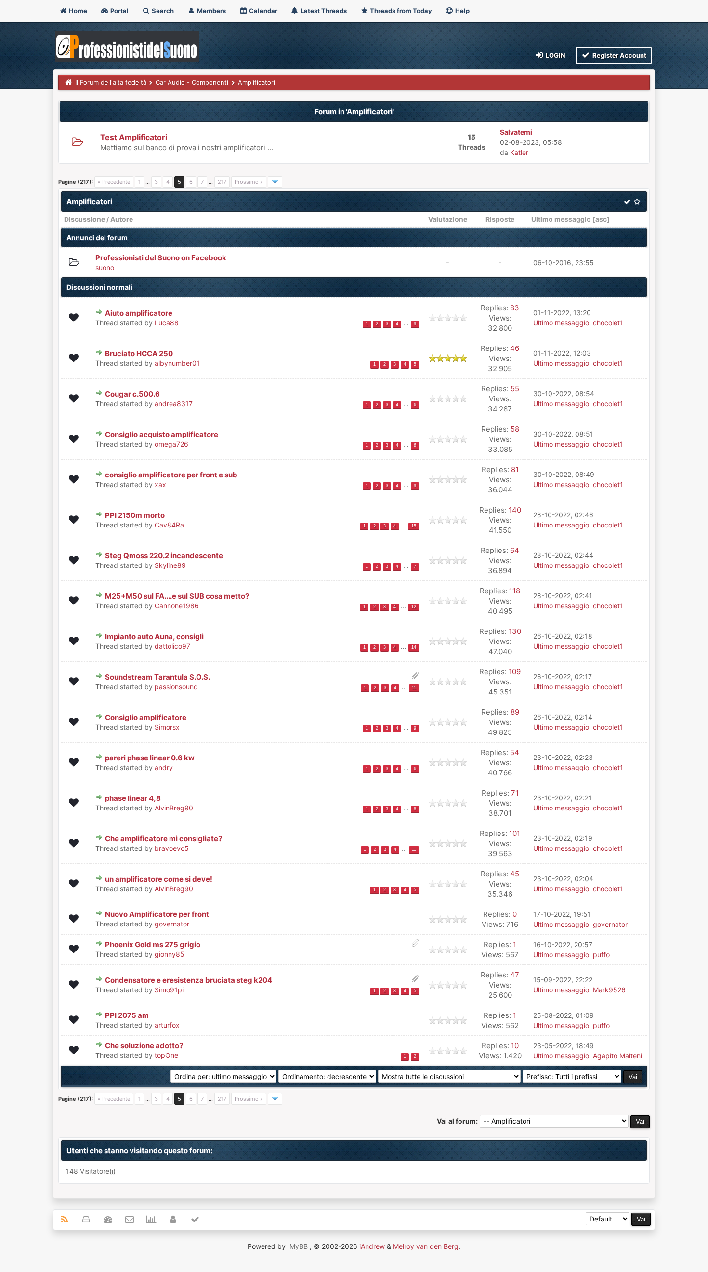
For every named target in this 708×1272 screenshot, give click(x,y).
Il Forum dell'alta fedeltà (110, 82)
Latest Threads (323, 10)
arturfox (167, 1025)
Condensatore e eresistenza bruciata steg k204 (188, 980)
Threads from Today (400, 10)
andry (164, 767)
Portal (119, 10)
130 (515, 631)
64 (514, 550)
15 (413, 526)
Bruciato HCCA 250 (139, 353)
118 (514, 590)
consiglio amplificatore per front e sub (171, 474)
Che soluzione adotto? (144, 1045)
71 (515, 792)
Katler (519, 152)
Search (162, 10)
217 (222, 182)
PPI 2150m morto (135, 515)
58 (515, 429)
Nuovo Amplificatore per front (157, 914)
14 (413, 647)
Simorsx (167, 727)
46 (514, 348)
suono (104, 267)
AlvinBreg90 (174, 808)
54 (514, 752)
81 (515, 469)
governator (172, 924)
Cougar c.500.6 (132, 393)
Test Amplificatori (133, 137)
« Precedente (114, 182)
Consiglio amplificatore (145, 717)
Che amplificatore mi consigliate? (163, 838)
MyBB (298, 1246)
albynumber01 (177, 363)
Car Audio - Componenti (192, 82)
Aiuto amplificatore (138, 313)
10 (515, 1045)
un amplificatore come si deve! (158, 879)
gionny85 (169, 954)
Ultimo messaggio (561, 219)
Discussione (84, 219)
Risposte (499, 219)
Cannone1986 (177, 606)
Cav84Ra (169, 525)
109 (515, 671)
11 (414, 687)
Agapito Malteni (617, 1056)
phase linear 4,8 (133, 798)
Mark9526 (609, 990)
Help (462, 10)
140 (515, 509)
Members (211, 10)
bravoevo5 (172, 848)
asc (601, 219)
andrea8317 (174, 403)
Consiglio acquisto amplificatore (161, 434)
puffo (601, 955)
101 (514, 833)
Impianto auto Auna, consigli (154, 636)
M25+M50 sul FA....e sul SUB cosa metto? (177, 596)
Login (554, 55)
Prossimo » (249, 182)
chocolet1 (608, 323)
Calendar (262, 10)
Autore (121, 219)
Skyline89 (170, 565)
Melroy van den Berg (426, 1246)
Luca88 (167, 323)
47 (514, 974)
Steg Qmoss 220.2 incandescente (164, 555)
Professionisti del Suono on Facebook (160, 257)
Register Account (618, 55)
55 (515, 388)
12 (413, 606)
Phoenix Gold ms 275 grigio (152, 944)
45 (514, 873)
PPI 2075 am (127, 1015)
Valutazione (447, 219)
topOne (166, 1055)
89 (515, 712)
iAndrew (372, 1246)
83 (514, 307)
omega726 (171, 444)
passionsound (176, 686)
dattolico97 (172, 646)
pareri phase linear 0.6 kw (150, 757)
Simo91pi (169, 990)
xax (160, 484)
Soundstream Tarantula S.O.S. (157, 676)
